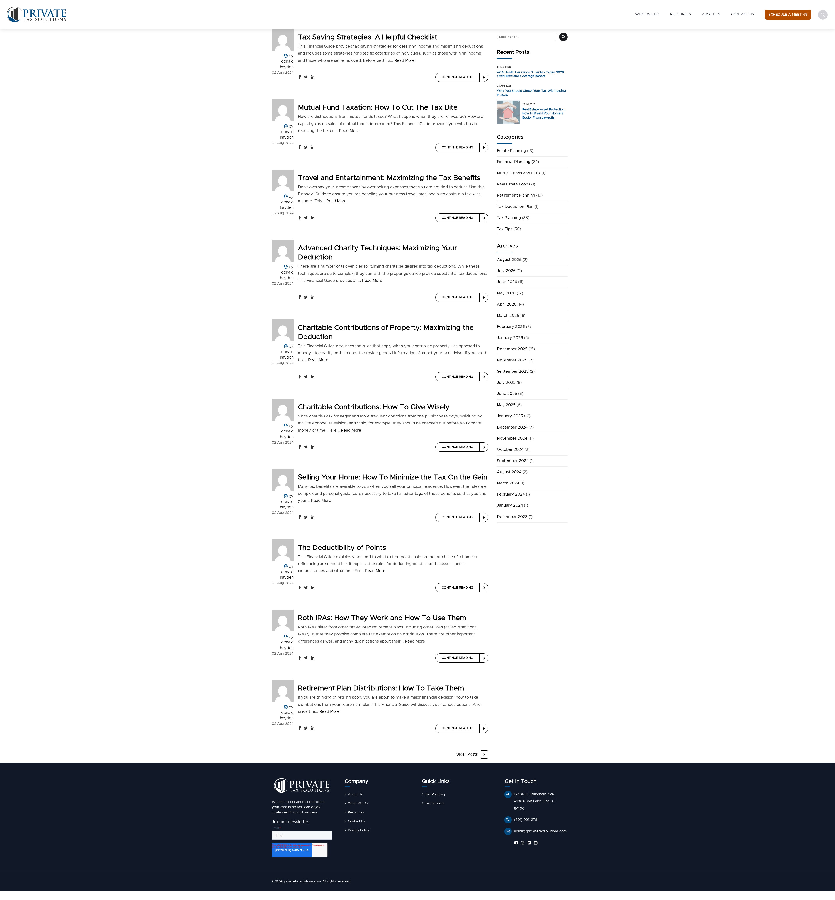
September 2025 (513, 372)
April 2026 (506, 304)
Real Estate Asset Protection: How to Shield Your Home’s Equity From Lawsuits (544, 113)
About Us (711, 14)
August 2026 (509, 260)
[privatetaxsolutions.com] (302, 786)
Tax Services (434, 803)
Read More (404, 61)
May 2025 (506, 405)
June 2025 (507, 394)
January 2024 (510, 506)
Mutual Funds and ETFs (518, 173)
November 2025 (512, 360)
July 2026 (506, 271)
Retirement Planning (516, 195)
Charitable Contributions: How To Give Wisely (373, 407)
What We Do (647, 14)
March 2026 (508, 316)
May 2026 (506, 293)
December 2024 (512, 427)
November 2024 (512, 439)
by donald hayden (287, 61)
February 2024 (511, 494)
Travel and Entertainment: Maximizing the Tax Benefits (389, 178)
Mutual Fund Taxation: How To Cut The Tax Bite (378, 107)
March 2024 (508, 483)
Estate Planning (511, 151)
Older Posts (467, 754)
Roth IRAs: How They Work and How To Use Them (382, 618)
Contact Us (742, 14)
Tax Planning (509, 218)
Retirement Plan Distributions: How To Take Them (381, 688)
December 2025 (512, 349)
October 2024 (510, 450)
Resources (680, 14)
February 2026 (511, 327)
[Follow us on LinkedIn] (535, 843)
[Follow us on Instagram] (522, 843)
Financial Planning (513, 162)
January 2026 (510, 338)
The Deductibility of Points (342, 547)
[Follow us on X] (528, 843)
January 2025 (510, 416)
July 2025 (506, 383)
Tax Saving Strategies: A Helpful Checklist (367, 37)
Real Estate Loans (513, 184)
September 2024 (513, 461)
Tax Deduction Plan (515, 207)
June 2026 (507, 282)
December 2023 (512, 517)
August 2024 (509, 472)
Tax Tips (504, 229)
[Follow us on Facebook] (515, 843)
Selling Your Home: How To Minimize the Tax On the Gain (393, 477)
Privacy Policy (358, 830)
